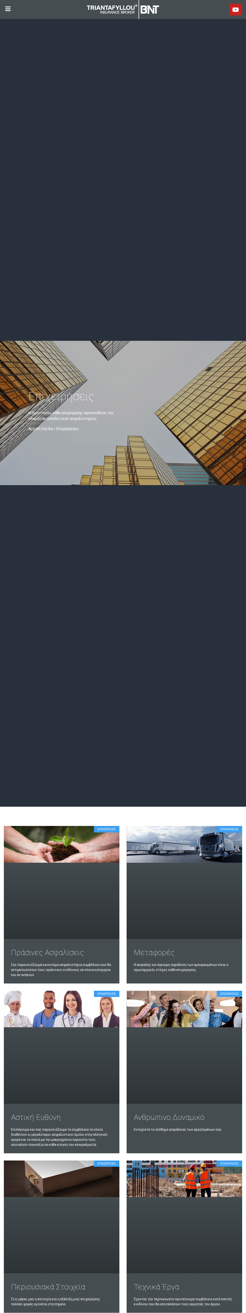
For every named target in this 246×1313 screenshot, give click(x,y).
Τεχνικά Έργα (156, 1286)
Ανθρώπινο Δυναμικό (169, 1117)
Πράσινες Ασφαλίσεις (47, 952)
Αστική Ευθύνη (36, 1117)
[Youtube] (235, 9)
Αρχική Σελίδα (40, 428)
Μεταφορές (154, 952)
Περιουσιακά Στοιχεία (48, 1286)
